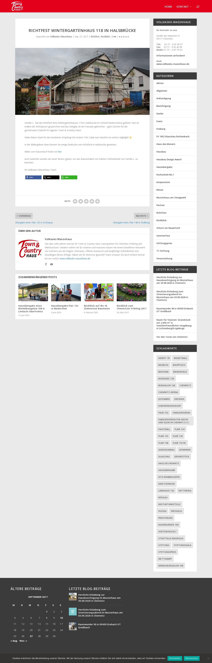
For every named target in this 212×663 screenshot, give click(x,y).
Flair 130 (178, 436)
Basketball (180, 358)
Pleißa (162, 511)
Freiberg (160, 128)
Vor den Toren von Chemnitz (172, 336)
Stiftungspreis (164, 243)
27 (31, 636)
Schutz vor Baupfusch (168, 227)
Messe (159, 189)
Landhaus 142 (166, 490)
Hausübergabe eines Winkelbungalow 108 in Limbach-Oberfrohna (31, 308)
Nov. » (23, 640)
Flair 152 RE (179, 442)
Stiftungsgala (182, 545)
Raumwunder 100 (168, 524)
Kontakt (183, 6)
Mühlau (162, 497)
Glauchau (164, 456)
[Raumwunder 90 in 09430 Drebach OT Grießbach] (73, 626)
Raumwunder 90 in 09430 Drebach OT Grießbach (174, 310)
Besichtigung (163, 105)
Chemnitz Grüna (168, 392)
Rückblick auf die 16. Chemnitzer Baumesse (97, 307)
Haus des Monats (165, 144)
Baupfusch (179, 364)
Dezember (164, 399)
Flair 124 (180, 429)
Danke (159, 113)
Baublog (163, 364)
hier (60, 151)
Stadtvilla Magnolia (170, 538)
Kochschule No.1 (165, 174)
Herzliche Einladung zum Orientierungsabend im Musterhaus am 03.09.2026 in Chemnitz (172, 295)
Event (159, 121)
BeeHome (163, 371)
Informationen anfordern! (170, 55)
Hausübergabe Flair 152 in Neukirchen (64, 307)
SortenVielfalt (167, 531)
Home (168, 6)
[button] (33, 177)
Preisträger (165, 517)
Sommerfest (163, 235)
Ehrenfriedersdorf (169, 405)
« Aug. (14, 640)
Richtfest (95, 36)
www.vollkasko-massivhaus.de (75, 258)
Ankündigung (163, 98)
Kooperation (163, 182)
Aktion (160, 83)
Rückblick (105, 36)
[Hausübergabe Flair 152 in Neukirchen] (66, 292)
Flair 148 (163, 442)
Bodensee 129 (166, 378)
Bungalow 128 (166, 385)
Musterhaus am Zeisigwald (171, 197)
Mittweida (185, 490)
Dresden (179, 399)
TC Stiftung (162, 250)
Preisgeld (176, 511)
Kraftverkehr (166, 483)
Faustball (164, 429)
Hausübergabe (164, 167)
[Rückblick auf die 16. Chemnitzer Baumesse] (99, 292)
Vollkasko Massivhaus (61, 36)
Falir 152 (163, 412)
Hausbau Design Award (168, 159)
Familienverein (181, 412)
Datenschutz (191, 658)
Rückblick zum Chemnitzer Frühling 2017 (131, 307)
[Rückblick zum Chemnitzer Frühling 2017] (131, 292)
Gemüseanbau (166, 449)
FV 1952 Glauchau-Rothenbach (172, 136)
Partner (160, 205)
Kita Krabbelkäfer (169, 476)
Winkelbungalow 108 (170, 565)
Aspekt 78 (163, 358)
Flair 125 (163, 436)
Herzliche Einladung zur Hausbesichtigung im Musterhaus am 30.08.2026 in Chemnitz (174, 280)
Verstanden (175, 658)
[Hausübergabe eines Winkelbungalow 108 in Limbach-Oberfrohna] (33, 292)
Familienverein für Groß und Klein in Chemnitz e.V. (173, 421)
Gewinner (185, 449)
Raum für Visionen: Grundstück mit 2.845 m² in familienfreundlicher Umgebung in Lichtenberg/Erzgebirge (174, 324)
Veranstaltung (164, 258)
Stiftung (163, 545)
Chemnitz (185, 385)
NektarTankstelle (169, 504)
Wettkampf (165, 558)
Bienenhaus (180, 371)
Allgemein (161, 90)
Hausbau (161, 151)
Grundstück (181, 456)
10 (61, 617)
